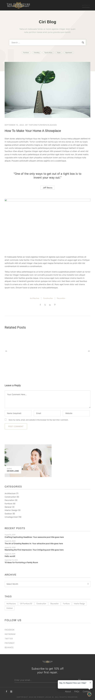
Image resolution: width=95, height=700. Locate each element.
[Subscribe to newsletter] (79, 680)
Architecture (34, 298)
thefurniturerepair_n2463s (43, 125)
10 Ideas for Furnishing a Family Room (21, 562)
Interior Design (11, 510)
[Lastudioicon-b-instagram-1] (11, 691)
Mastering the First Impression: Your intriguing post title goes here (76, 371)
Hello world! (10, 556)
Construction (48, 298)
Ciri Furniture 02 (26, 604)
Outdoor (8, 513)
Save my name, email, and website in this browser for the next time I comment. (38, 420)
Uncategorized (11, 517)
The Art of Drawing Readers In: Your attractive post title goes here (47, 371)
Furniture (8, 503)
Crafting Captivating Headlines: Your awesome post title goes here (17, 371)
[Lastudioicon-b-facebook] (6, 691)
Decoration (61, 298)
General (8, 507)
